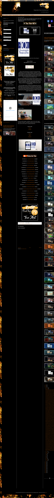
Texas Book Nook (31, 197)
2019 (45, 465)
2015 (45, 469)
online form (7, 18)
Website (4, 35)
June (46, 455)
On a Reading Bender (31, 173)
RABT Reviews (30, 199)
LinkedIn (29, 129)
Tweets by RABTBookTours (6, 122)
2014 (45, 470)
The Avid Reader (30, 165)
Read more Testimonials (9, 98)
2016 (45, 468)
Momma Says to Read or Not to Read (30, 188)
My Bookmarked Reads (31, 167)
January (47, 460)
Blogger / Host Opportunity (11, 48)
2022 (45, 462)
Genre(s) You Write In (5, 39)
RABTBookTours (6, 119)
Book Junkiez (31, 178)
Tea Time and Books (30, 163)
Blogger (46, 492)
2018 (45, 466)
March (46, 458)
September (47, 452)
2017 (45, 467)
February (47, 459)
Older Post (40, 247)
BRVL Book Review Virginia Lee (30, 184)
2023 (45, 461)
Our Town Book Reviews (30, 193)
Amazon (29, 133)
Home (30, 247)
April (46, 457)
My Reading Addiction (30, 169)
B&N (30, 135)
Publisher (29, 136)
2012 (45, 472)
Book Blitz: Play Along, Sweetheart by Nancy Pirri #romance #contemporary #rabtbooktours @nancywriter (8, 126)
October (47, 451)
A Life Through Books (30, 182)
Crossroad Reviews (30, 180)
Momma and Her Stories (31, 171)
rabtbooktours (11, 119)
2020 (45, 464)
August (46, 453)
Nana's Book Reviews (30, 195)
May (46, 456)
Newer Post (19, 247)
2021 (45, 463)
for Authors (6, 21)
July (46, 454)
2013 (45, 471)
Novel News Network (30, 186)
